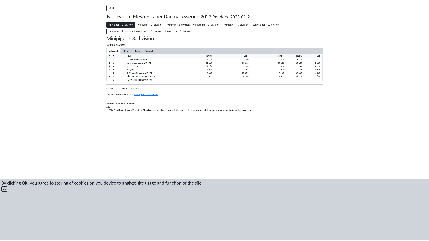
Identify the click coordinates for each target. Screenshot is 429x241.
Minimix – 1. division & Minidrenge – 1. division (193, 25)
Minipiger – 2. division (150, 25)
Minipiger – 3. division (121, 25)
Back (111, 8)
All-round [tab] (113, 51)
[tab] (126, 51)
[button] (214, 59)
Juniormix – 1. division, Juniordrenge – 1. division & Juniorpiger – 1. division (150, 31)
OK (4, 189)
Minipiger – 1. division (236, 25)
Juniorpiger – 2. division (266, 25)
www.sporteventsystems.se (146, 95)
